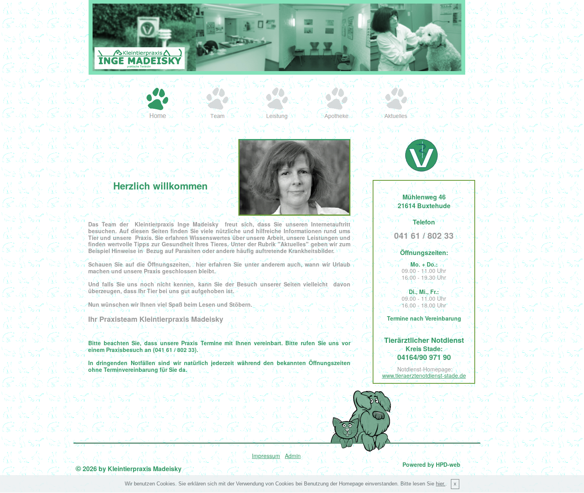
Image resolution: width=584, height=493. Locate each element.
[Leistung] (277, 103)
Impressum (266, 456)
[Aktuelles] (396, 103)
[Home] (158, 103)
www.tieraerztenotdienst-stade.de (424, 375)
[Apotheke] (336, 103)
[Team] (217, 103)
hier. (440, 484)
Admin (293, 456)
